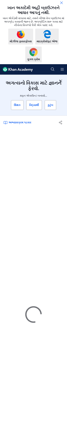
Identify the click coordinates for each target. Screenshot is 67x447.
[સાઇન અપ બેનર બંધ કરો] (60, 80)
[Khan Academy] (16, 69)
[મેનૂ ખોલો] (62, 69)
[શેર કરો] (61, 122)
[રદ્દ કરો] (61, 3)
